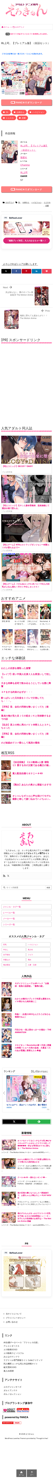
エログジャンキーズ (12, 1387)
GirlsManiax (39, 1071)
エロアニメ (19, 27)
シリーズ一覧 (9, 924)
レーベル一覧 (9, 912)
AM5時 (9, 1107)
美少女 (30, 950)
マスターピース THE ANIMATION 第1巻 (7, 649)
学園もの (6, 960)
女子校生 (6, 955)
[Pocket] (47, 271)
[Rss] (4, 876)
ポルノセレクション (12, 1394)
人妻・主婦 (32, 965)
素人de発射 (9, 1371)
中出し (5, 950)
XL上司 (24, 172)
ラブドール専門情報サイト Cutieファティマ (23, 1360)
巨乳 (5, 944)
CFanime (25, 165)
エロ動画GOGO (10, 1349)
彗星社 (23, 157)
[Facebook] (16, 271)
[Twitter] (6, 271)
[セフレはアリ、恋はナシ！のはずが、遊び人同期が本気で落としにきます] (24, 1089)
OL (7, 112)
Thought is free (41, 1438)
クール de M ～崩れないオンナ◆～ (32, 1177)
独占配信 (6, 965)
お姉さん (20, 112)
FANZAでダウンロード (29, 102)
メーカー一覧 (9, 918)
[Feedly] (39, 1121)
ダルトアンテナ (10, 1390)
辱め (29, 960)
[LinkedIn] (36, 271)
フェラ (30, 955)
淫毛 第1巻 (6, 621)
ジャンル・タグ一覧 (12, 906)
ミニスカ (10, 118)
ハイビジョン (38, 112)
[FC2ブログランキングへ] (23, 1410)
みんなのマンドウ (11, 1356)
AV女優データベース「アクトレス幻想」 (22, 1342)
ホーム (6, 27)
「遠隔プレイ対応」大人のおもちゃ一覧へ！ (26, 240)
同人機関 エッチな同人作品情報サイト (21, 1363)
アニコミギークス (11, 1346)
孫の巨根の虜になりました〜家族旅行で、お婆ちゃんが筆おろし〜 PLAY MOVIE (34, 1195)
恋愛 (24, 118)
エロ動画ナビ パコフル (14, 1353)
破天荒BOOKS (10, 1367)
